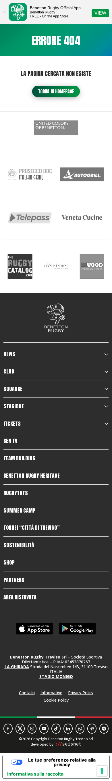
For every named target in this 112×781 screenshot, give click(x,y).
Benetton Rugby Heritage (31, 476)
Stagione (13, 406)
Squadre (12, 389)
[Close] (4, 12)
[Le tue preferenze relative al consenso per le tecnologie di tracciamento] (101, 771)
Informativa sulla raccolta (35, 774)
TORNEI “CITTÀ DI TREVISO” (31, 528)
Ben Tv (10, 441)
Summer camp (19, 510)
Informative (51, 692)
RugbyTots (15, 493)
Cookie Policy (56, 700)
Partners (13, 580)
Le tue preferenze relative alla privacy (62, 762)
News (9, 354)
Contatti (27, 692)
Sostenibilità (18, 545)
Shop (9, 562)
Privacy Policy (80, 692)
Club (8, 371)
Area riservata (19, 597)
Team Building (19, 458)
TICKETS (12, 424)
